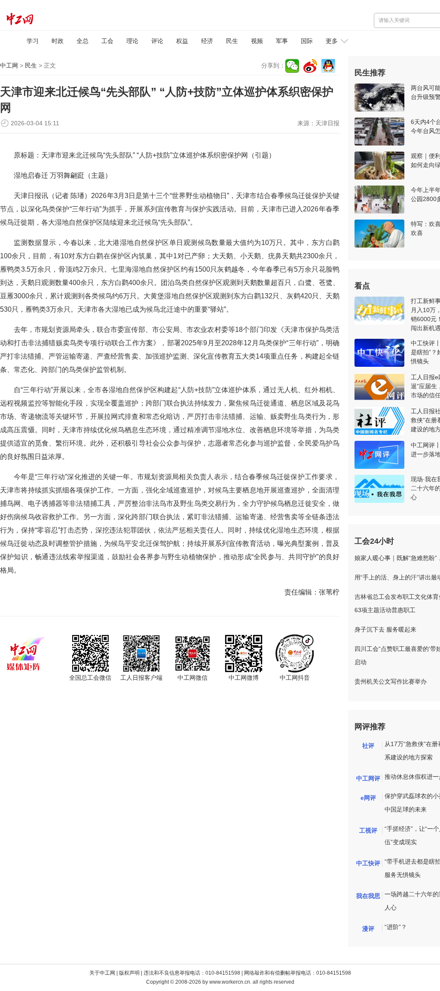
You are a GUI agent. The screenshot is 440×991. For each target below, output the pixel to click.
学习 (33, 40)
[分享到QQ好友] (328, 66)
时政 (58, 40)
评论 (157, 40)
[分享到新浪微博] (310, 66)
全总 (82, 40)
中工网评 (368, 778)
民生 (232, 40)
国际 (307, 40)
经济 (207, 40)
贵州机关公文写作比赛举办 (390, 681)
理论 (132, 40)
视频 (257, 40)
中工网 (9, 65)
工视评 (368, 830)
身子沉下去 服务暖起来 (385, 629)
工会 (107, 40)
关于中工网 (102, 973)
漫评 (368, 928)
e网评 (368, 797)
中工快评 (368, 863)
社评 (368, 745)
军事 (282, 40)
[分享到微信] (292, 66)
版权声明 (129, 973)
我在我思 (368, 895)
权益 (182, 40)
